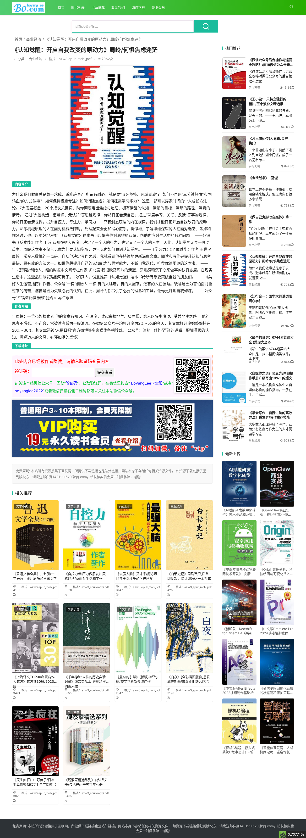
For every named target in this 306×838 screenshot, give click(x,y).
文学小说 (22, 506)
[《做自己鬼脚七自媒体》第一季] (234, 230)
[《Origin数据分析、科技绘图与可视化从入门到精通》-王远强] (277, 543)
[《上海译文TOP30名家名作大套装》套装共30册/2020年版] (35, 638)
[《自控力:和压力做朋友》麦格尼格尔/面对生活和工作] (86, 535)
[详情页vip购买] (112, 403)
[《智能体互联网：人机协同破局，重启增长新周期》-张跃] (277, 721)
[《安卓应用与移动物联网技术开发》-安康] (239, 543)
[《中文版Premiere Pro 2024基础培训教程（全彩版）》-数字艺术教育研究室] (277, 602)
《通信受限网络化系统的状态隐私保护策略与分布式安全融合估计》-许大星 (276, 690)
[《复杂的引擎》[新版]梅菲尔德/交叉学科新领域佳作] (138, 638)
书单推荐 (98, 8)
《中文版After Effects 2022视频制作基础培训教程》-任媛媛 (238, 690)
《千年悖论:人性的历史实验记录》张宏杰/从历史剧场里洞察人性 (85, 680)
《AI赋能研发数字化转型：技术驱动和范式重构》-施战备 (239, 512)
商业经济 (33, 39)
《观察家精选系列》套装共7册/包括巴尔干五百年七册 (86, 782)
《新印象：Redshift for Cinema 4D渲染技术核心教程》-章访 (238, 631)
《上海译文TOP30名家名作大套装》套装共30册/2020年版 (35, 680)
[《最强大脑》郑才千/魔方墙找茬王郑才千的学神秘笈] (138, 535)
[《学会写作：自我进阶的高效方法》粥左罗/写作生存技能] (234, 426)
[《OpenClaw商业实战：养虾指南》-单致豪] (277, 484)
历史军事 (176, 609)
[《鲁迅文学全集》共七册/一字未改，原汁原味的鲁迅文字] (35, 535)
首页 (61, 8)
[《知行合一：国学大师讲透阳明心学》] (234, 311)
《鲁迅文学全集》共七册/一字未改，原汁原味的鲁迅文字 (35, 576)
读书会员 (158, 8)
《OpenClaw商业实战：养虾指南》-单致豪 (275, 512)
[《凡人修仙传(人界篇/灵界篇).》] (234, 152)
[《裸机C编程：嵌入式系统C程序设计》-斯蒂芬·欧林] (239, 721)
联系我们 (118, 8)
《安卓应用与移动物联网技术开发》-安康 (239, 571)
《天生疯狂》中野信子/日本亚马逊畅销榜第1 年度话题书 (34, 782)
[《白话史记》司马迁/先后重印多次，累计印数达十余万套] (189, 535)
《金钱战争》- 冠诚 (263, 178)
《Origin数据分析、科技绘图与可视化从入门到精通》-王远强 (276, 571)
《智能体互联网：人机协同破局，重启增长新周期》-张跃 (276, 750)
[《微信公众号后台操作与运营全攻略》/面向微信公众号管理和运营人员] (234, 73)
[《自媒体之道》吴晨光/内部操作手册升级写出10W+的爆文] (234, 387)
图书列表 (78, 8)
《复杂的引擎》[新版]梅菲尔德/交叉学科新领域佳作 (137, 679)
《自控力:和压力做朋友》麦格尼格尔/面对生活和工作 (85, 576)
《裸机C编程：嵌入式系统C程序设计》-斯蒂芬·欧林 (239, 750)
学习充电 (73, 712)
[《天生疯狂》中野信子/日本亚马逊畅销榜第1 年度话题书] (35, 741)
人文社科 (125, 609)
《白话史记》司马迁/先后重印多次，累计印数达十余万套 (189, 576)
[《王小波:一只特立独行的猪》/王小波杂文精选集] (234, 112)
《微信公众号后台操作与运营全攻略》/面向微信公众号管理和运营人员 (271, 64)
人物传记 (22, 609)
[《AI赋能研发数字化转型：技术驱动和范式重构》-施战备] (239, 484)
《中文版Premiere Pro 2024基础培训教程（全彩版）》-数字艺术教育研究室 (276, 631)
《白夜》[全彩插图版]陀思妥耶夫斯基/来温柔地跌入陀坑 (188, 679)
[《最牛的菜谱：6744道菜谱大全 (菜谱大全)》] (234, 344)
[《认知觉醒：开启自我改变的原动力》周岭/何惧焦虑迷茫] (234, 270)
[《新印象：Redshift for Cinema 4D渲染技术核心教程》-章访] (239, 602)
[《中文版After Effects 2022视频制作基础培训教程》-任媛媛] (239, 662)
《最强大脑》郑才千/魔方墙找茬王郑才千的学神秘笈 (136, 576)
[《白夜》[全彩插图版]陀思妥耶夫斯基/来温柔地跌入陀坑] (189, 638)
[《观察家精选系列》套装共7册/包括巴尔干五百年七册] (86, 741)
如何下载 (138, 8)
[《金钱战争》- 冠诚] (234, 191)
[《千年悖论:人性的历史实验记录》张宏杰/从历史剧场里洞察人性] (86, 638)
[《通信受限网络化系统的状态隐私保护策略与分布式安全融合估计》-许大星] (277, 662)
